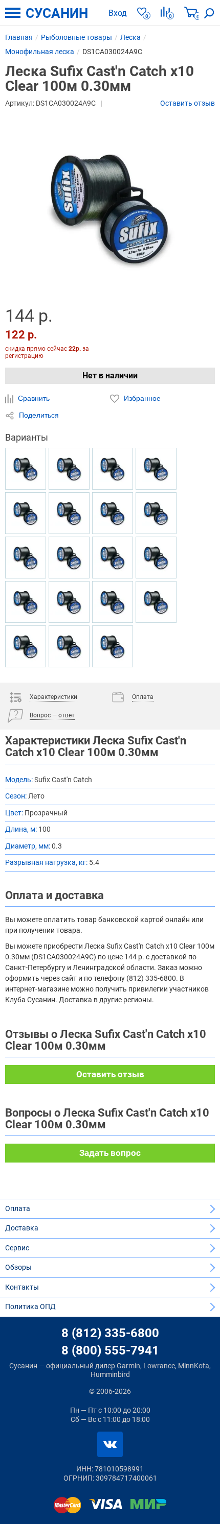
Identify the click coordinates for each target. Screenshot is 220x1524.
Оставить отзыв (187, 103)
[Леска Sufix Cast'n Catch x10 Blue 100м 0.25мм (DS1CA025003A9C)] (112, 602)
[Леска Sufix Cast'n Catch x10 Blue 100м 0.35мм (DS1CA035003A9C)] (69, 469)
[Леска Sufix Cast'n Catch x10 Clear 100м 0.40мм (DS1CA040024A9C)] (156, 469)
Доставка (21, 1228)
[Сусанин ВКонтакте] (110, 1444)
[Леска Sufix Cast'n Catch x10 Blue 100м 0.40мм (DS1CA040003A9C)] (156, 513)
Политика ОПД (30, 1306)
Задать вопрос (110, 1153)
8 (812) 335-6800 (110, 1333)
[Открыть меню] (12, 13)
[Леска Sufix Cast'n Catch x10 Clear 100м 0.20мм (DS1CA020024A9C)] (25, 557)
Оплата (17, 1208)
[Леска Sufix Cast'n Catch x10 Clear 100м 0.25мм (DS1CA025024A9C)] (112, 557)
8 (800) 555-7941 (110, 1350)
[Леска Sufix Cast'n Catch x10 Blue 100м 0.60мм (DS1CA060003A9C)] (112, 469)
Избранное (141, 398)
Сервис (17, 1248)
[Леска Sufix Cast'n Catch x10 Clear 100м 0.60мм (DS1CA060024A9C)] (69, 557)
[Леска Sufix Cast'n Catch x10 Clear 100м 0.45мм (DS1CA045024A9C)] (69, 646)
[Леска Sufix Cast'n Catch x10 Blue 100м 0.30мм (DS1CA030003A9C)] (25, 646)
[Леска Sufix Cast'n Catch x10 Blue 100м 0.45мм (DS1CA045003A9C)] (156, 602)
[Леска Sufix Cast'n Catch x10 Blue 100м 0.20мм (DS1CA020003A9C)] (112, 513)
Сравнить (33, 398)
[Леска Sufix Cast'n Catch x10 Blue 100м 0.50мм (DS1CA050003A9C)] (156, 557)
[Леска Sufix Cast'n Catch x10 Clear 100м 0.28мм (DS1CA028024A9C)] (25, 602)
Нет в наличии (110, 375)
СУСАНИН (57, 13)
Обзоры (18, 1267)
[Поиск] (209, 13)
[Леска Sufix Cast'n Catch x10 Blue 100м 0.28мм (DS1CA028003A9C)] (69, 513)
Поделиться (38, 415)
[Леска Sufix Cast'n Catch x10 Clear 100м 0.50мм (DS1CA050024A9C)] (112, 646)
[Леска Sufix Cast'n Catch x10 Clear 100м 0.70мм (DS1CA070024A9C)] (69, 602)
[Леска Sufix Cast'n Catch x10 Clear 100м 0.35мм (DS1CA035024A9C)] (25, 513)
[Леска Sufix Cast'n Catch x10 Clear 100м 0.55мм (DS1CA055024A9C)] (25, 469)
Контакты (22, 1287)
